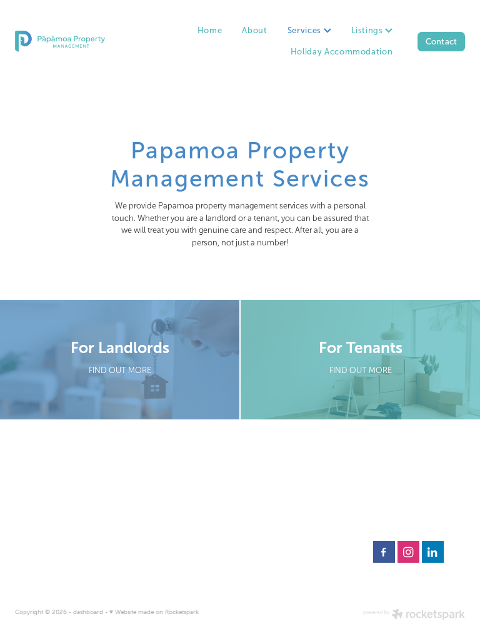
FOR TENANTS (397, 497)
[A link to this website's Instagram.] (408, 552)
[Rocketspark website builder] (414, 615)
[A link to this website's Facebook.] (384, 552)
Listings (368, 30)
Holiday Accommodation (342, 51)
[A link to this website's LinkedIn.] (433, 552)
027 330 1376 (274, 487)
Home (210, 30)
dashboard (88, 612)
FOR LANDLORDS (401, 487)
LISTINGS (388, 476)
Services (306, 30)
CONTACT (390, 519)
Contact (442, 41)
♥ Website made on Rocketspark (154, 612)
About (254, 30)
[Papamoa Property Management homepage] (60, 41)
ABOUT (385, 508)
